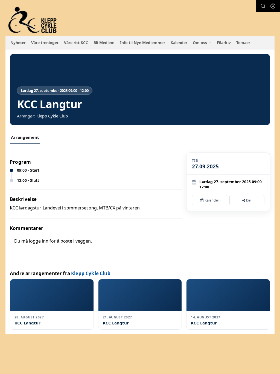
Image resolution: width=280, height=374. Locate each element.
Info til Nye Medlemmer (142, 42)
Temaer (243, 42)
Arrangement (25, 137)
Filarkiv (224, 42)
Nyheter (18, 42)
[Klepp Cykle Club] (32, 20)
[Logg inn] (273, 6)
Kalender (179, 42)
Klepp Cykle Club (52, 116)
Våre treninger (45, 42)
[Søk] (263, 6)
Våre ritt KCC (76, 42)
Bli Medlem (104, 42)
